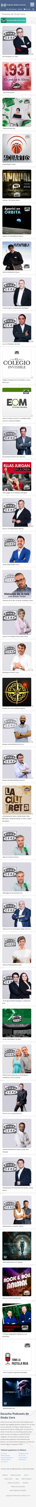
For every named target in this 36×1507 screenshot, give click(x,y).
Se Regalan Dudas (23, 1453)
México (26, 1475)
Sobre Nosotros (26, 1479)
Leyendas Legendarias (7, 1457)
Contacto (25, 1483)
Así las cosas (22, 1455)
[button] (33, 3)
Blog (17, 1479)
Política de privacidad (18, 1486)
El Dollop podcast (5, 1459)
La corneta (4, 1453)
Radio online (9, 1479)
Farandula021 (22, 1459)
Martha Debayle (5, 1455)
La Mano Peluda (23, 1457)
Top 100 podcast (11, 9)
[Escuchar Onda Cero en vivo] (13, 22)
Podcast (4, 1475)
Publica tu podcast (14, 1483)
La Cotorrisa (4, 1461)
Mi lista (27, 9)
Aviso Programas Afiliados (18, 1490)
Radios (20, 9)
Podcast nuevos (16, 1475)
